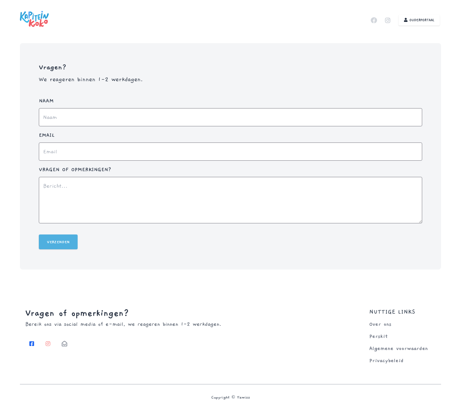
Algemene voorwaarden (398, 348)
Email (47, 135)
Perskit (378, 336)
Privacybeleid (386, 360)
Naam (46, 101)
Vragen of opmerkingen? (75, 169)
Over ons (380, 324)
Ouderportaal (421, 20)
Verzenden (58, 242)
